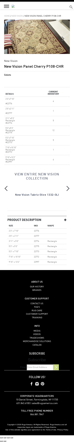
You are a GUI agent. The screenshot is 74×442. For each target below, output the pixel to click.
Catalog (37, 345)
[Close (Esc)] (11, 437)
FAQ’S (37, 307)
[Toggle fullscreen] (4, 437)
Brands (36, 290)
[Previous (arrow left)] (1, 441)
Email (23, 367)
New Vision (17, 16)
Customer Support (37, 314)
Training (37, 318)
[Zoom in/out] (1, 437)
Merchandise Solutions (37, 341)
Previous (6, 188)
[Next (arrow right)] (4, 441)
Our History (37, 287)
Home (7, 16)
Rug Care (37, 311)
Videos (37, 334)
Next (68, 188)
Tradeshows (37, 338)
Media (37, 331)
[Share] (8, 437)
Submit (56, 367)
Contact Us (36, 304)
